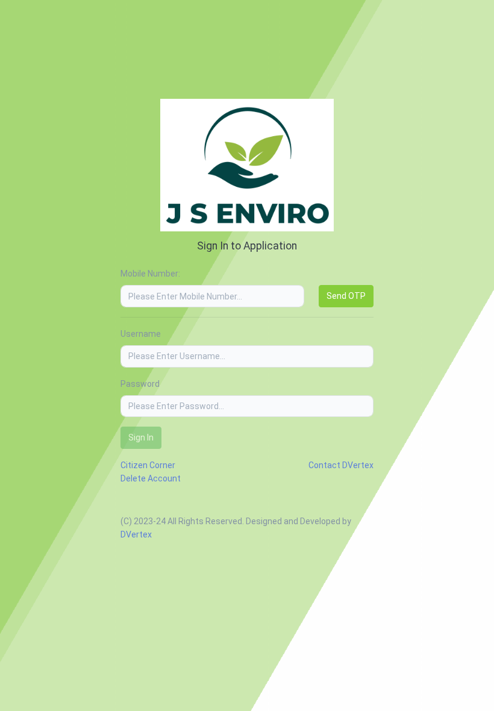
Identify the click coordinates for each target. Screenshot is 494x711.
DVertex (136, 534)
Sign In (141, 437)
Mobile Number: (150, 273)
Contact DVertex (341, 465)
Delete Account (150, 478)
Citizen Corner (147, 465)
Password (140, 384)
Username (140, 334)
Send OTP (346, 296)
